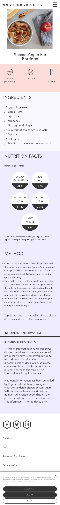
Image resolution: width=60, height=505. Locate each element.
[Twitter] (17, 424)
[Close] (56, 475)
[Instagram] (27, 424)
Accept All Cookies (30, 489)
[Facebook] (7, 424)
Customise (30, 501)
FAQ (5, 447)
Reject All (30, 495)
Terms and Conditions (14, 456)
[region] (30, 488)
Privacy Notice (10, 465)
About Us (7, 438)
